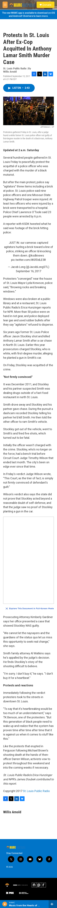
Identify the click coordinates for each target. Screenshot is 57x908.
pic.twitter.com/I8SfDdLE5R (28, 259)
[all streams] (53, 904)
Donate (46, 4)
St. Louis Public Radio (36, 791)
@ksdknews (36, 255)
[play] (5, 904)
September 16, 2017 (28, 271)
